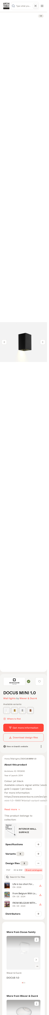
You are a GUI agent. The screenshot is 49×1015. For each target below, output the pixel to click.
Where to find (14, 718)
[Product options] (36, 940)
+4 (37, 966)
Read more (10, 809)
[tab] (8, 870)
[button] (22, 982)
